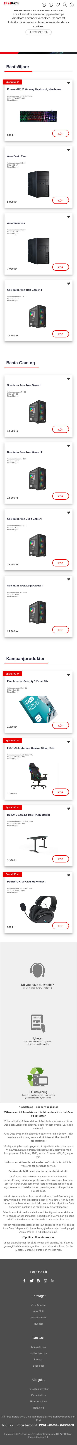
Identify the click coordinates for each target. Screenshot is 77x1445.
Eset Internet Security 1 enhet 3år (27, 681)
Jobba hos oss (38, 1353)
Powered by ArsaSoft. (38, 1437)
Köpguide (38, 1380)
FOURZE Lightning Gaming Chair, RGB (30, 748)
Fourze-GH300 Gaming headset (26, 881)
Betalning (38, 1407)
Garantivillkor (38, 1395)
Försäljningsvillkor (38, 1388)
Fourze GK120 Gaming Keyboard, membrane (34, 89)
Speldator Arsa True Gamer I (24, 385)
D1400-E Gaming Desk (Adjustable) (28, 814)
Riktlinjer (38, 1359)
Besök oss (38, 1365)
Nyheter (38, 1003)
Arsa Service (38, 1305)
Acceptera (38, 32)
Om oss (38, 1338)
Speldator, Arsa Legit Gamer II (25, 585)
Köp (60, 133)
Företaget (38, 1296)
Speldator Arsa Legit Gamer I (24, 518)
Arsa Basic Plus (16, 156)
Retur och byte (38, 1401)
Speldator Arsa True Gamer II (24, 289)
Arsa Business (16, 223)
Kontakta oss (38, 949)
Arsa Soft (38, 1311)
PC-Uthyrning (38, 1057)
